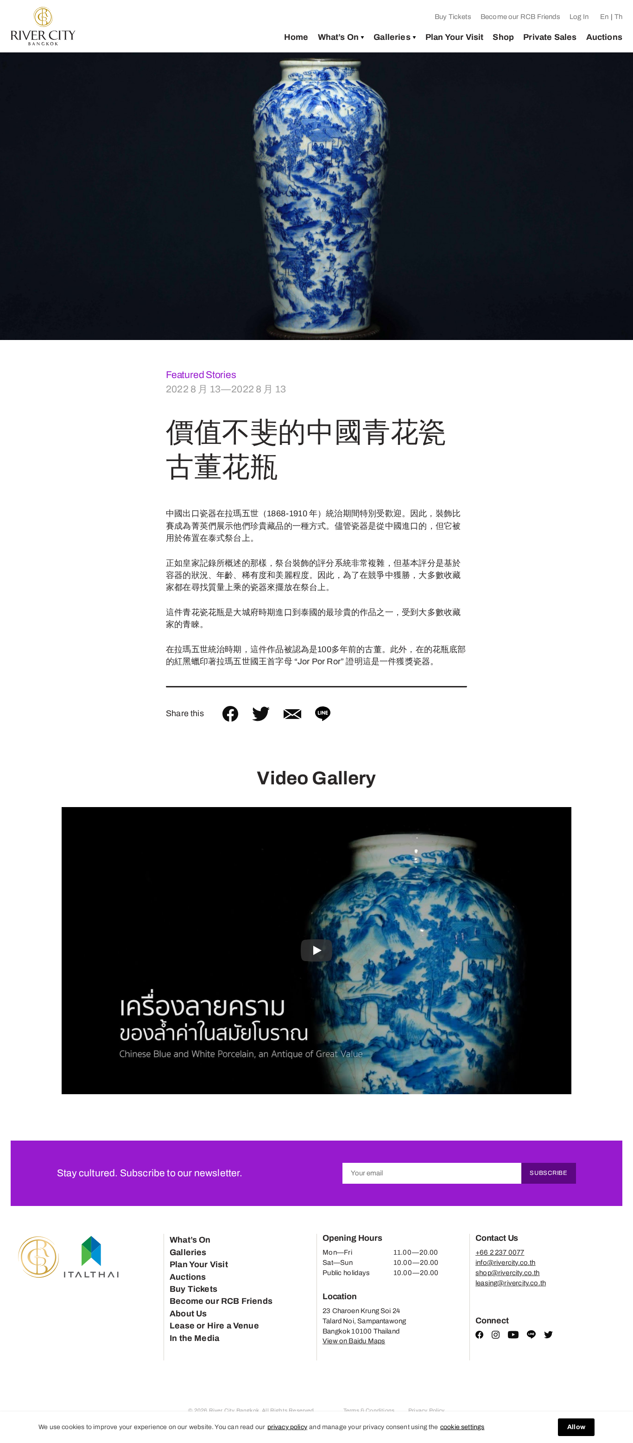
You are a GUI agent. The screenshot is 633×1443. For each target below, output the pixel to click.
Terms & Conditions (368, 1410)
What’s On (338, 37)
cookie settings (462, 1427)
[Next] (609, 196)
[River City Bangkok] (43, 26)
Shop (503, 37)
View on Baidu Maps (354, 1341)
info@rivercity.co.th (505, 1262)
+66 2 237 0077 (500, 1252)
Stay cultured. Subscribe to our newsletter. (149, 1173)
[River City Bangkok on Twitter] (548, 1336)
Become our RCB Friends (520, 16)
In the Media (194, 1338)
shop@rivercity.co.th (507, 1272)
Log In (579, 16)
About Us (188, 1313)
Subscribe (549, 1173)
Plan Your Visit (454, 37)
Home (296, 37)
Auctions (604, 37)
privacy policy (287, 1427)
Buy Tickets (453, 16)
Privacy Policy (426, 1410)
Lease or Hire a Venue (214, 1325)
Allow (576, 1427)
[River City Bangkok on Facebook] (479, 1336)
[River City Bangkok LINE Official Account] (531, 1336)
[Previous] (23, 196)
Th (618, 16)
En (604, 16)
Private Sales (549, 37)
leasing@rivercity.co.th (510, 1283)
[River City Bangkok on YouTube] (513, 1336)
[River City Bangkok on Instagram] (496, 1336)
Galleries (392, 37)
